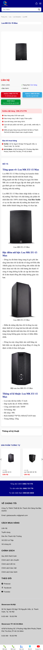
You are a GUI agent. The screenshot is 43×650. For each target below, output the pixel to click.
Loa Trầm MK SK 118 (30, 472)
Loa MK (25, 17)
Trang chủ (4, 17)
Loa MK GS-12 (6, 472)
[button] (36, 3)
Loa (10, 17)
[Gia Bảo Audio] (6, 3)
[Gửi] (39, 9)
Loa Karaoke (17, 17)
